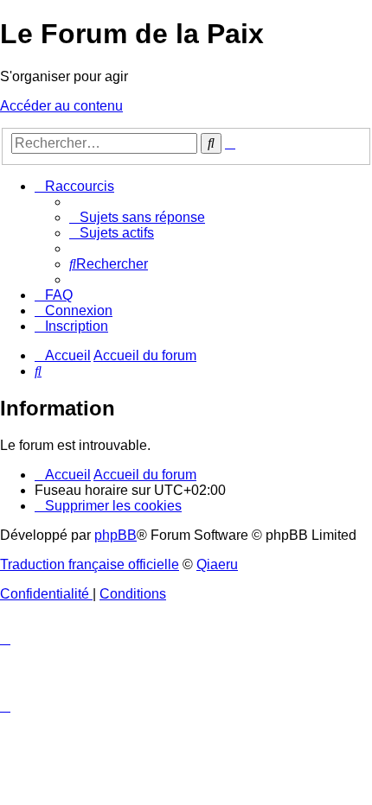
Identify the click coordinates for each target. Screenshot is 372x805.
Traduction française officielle (89, 564)
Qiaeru (217, 564)
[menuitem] (137, 217)
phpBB (115, 535)
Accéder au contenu (61, 105)
